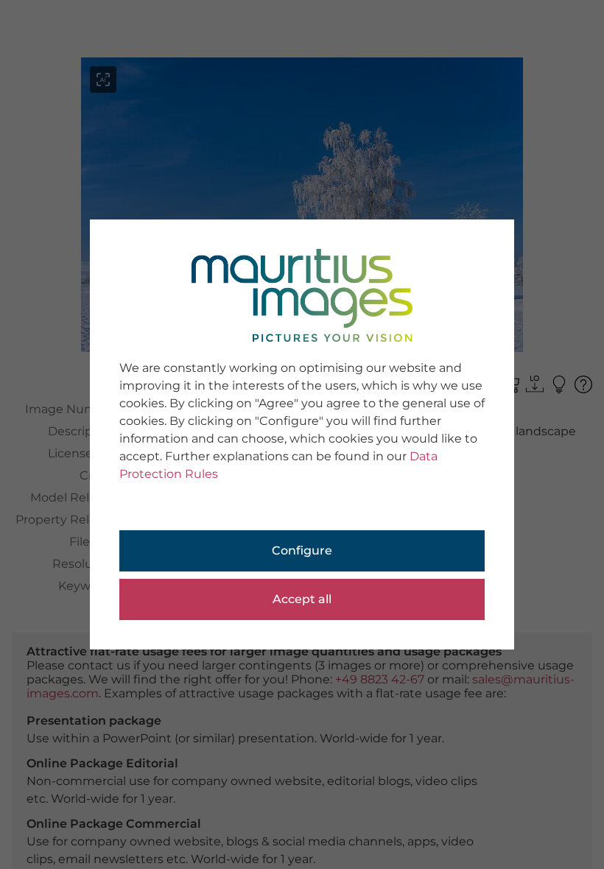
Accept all (302, 599)
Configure (302, 550)
